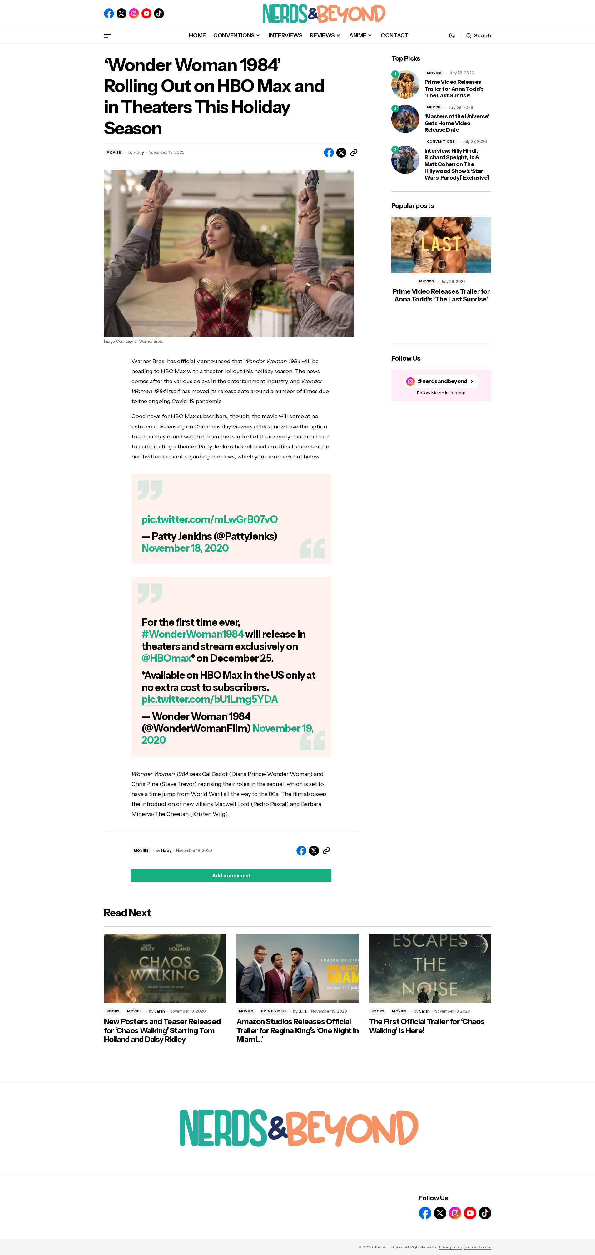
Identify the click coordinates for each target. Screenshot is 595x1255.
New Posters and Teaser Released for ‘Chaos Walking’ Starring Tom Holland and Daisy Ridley (162, 1030)
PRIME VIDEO (273, 1011)
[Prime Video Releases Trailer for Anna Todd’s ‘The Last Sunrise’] (405, 84)
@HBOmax (166, 658)
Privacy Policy (450, 1247)
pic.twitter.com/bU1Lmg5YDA (209, 699)
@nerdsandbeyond (442, 381)
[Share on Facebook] (329, 153)
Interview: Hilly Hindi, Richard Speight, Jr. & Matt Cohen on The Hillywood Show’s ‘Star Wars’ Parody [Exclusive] (456, 164)
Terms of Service (477, 1247)
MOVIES (114, 152)
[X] (121, 13)
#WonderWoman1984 (192, 634)
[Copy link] (354, 153)
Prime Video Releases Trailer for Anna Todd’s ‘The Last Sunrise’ (454, 89)
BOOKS (113, 1011)
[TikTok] (159, 13)
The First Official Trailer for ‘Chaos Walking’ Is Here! (426, 1026)
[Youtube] (146, 13)
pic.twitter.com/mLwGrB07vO (209, 519)
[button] (107, 35)
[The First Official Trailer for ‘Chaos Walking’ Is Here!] (430, 968)
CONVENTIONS (441, 141)
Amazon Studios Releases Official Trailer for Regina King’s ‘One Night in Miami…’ (297, 1030)
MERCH (434, 107)
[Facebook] (109, 13)
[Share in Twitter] (341, 153)
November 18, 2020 (185, 548)
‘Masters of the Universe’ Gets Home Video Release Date (456, 123)
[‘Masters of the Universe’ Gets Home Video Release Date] (405, 119)
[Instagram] (134, 13)
